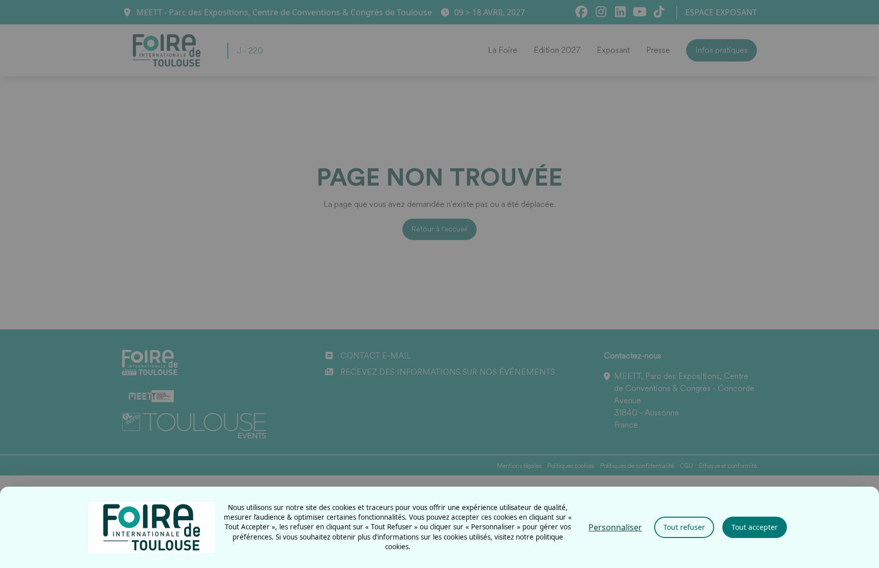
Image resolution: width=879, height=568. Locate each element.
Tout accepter (754, 527)
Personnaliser (615, 527)
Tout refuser (684, 527)
